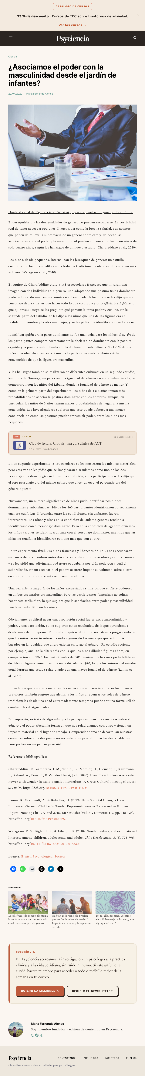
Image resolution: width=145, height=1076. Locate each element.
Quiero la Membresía (40, 991)
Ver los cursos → (73, 25)
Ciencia (12, 56)
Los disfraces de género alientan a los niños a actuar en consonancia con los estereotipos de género (28, 919)
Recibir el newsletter (92, 991)
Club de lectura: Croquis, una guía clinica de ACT (65, 443)
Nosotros (112, 1058)
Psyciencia (72, 38)
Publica (131, 1058)
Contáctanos (67, 1058)
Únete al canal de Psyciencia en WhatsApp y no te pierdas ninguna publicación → (70, 212)
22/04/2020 (15, 93)
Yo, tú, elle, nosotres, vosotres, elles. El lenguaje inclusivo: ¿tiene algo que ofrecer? (115, 919)
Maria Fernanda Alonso (39, 93)
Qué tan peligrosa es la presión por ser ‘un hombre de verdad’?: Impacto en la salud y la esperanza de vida (72, 921)
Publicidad (90, 1058)
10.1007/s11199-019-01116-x (66, 787)
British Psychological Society (43, 856)
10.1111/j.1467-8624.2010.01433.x (55, 843)
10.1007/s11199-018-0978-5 (50, 819)
